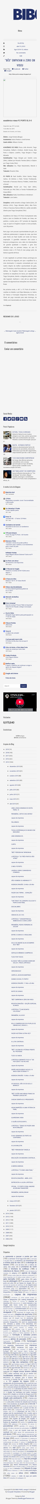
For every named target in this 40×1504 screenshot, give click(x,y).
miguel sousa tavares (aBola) (25, 1371)
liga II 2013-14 (11, 1366)
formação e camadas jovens (24, 1335)
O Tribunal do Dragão (12, 569)
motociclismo (31, 1375)
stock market (27, 1453)
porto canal (17, 1432)
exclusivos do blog (18, 1331)
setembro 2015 (14, 780)
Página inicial (20, 332)
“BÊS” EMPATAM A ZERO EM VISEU (22, 999)
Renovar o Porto (11, 541)
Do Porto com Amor (12, 561)
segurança (6, 1449)
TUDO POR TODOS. (17, 957)
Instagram (13, 419)
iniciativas (20, 1347)
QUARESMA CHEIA (17, 1117)
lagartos (15, 1353)
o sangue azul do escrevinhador (20, 1412)
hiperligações (6, 1341)
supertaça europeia (25, 1457)
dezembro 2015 (15, 766)
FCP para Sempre (11, 533)
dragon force (31, 1316)
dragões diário (20, 1316)
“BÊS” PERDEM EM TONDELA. (20, 1150)
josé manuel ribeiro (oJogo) (24, 1351)
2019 (7, 749)
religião (16, 1442)
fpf (19, 1337)
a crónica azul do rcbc (11, 1263)
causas (14, 1301)
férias (32, 1331)
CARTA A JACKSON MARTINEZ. (21, 975)
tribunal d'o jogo (30, 1468)
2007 (7, 1236)
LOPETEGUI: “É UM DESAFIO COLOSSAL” (20, 1010)
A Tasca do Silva (11, 579)
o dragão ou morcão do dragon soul (22, 1394)
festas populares (25, 1333)
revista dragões (24, 1444)
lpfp (8, 1369)
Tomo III (8, 631)
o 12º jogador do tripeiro (17, 1381)
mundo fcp (16, 1379)
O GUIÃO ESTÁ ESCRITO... (19, 1121)
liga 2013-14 (16, 1358)
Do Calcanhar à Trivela (13, 508)
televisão (6, 1464)
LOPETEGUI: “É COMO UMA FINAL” (22, 1170)
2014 (7, 1213)
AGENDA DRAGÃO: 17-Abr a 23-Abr (22, 983)
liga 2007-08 (12, 1355)
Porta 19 (8, 517)
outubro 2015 (14, 776)
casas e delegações (10, 1299)
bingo (33, 1290)
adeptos (14, 1273)
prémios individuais (11, 1436)
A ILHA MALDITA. (16, 1145)
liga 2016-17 (16, 1360)
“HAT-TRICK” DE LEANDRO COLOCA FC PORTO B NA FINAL (23, 901)
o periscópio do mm (23, 1411)
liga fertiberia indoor (18, 1364)
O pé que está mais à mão (14, 639)
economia (30, 1318)
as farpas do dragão (24, 1283)
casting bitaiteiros (27, 1299)
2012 (7, 1220)
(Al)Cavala (9, 625)
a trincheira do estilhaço (19, 1269)
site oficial (21, 1451)
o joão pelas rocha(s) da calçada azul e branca (21, 1402)
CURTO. (13, 844)
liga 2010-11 (14, 1356)
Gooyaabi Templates (14, 1492)
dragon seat (7, 1318)
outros (23, 1422)
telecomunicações (30, 1463)
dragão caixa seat (8, 1314)
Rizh (23, 1496)
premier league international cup (27, 1434)
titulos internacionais (21, 1464)
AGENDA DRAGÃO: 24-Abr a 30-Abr (22, 884)
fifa (33, 1333)
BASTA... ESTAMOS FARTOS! (21, 445)
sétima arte (31, 1449)
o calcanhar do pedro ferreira (23, 1389)
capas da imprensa (17, 818)
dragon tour (19, 1318)
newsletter (34, 1379)
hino (33, 1339)
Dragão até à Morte (12, 673)
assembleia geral (8, 1288)
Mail (21, 419)
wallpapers (20, 1478)
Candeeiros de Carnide (13, 525)
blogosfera (7, 1292)
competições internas (20, 1307)
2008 (7, 1232)
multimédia (6, 1379)
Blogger (32, 1492)
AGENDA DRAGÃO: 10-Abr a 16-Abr (22, 1075)
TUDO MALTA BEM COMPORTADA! (23, 458)
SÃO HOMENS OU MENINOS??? (21, 880)
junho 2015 (13, 794)
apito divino (25, 1279)
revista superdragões (19, 1446)
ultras (21, 1473)
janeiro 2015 (13, 1210)
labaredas (6, 1353)
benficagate (14, 1290)
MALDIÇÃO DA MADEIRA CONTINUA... (23, 1158)
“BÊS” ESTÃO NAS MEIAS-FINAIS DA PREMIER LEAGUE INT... (23, 1094)
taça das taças (16, 1459)
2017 (7, 756)
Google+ (9, 71)
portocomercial (29, 1432)
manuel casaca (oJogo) (20, 1369)
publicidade (25, 1438)
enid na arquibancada (29, 1322)
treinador (17, 1468)
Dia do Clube (10, 613)
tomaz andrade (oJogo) (19, 1466)
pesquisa (31, 1426)
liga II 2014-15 (18, 49)
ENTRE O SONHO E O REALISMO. (21, 935)
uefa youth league (31, 1470)
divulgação (7, 1312)
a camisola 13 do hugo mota (17, 1259)
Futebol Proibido (11, 655)
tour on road (8, 1468)
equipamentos (8, 1325)
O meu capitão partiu (12, 510)
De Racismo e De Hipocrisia (14, 562)
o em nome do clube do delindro (14, 1396)
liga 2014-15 (27, 1358)
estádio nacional (18, 1327)
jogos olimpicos (20, 1349)
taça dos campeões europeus (19, 1461)
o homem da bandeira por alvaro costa (25, 1400)
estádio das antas (21, 1325)
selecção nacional (19, 1449)
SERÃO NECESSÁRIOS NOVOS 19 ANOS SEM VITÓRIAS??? (22, 1070)
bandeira (5, 1290)
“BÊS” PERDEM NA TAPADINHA (21, 852)
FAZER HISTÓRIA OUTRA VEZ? (21, 1033)
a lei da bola (19, 1265)
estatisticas (7, 1329)
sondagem (16, 1453)
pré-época (7, 1434)
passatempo (8, 1426)
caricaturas (14, 1297)
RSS (25, 419)
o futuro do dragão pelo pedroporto (20, 1397)
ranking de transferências (20, 1440)
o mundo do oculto (27, 1406)
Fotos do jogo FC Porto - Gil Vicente (17, 535)
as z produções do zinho (25, 1287)
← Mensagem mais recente (12, 331)
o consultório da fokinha (29, 1390)
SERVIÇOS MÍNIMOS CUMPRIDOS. (22, 953)
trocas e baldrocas (13, 1470)
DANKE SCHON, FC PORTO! (19, 979)
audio (32, 1288)
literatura (26, 1368)
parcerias (24, 1424)
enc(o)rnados (27, 1320)
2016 (7, 759)
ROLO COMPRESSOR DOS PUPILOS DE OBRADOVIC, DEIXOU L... (23, 1024)
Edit (21, 56)
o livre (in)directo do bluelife (15, 1404)
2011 (7, 1223)
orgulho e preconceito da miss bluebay (20, 1419)
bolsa (27, 1292)
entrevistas (29, 1324)
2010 (7, 1226)
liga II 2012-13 (32, 1364)
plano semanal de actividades (19, 1428)
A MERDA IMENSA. (17, 1166)
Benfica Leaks (10, 663)
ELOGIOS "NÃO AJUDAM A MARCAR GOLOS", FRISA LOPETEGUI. (23, 962)
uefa (21, 1470)
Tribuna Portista (11, 623)
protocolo (17, 1438)
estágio (30, 1327)
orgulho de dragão (19, 1418)
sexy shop (6, 1451)
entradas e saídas (13, 1324)
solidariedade (6, 1453)
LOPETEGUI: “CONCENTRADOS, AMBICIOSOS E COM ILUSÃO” (21, 920)
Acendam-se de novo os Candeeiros (17, 526)
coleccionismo (16, 1303)
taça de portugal (30, 1459)
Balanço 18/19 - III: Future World (16, 581)
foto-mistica (11, 1337)
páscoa (32, 1424)
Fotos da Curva (10, 678)
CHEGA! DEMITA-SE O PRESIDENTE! (22, 1099)
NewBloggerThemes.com (26, 1498)
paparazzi (15, 1424)
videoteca (13, 1476)
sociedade (30, 1451)
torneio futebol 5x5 (32, 1466)
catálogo (6, 1301)
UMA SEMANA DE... (17, 836)
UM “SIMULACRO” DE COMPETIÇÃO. (24, 471)
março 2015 (13, 1201)
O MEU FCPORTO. (16, 866)
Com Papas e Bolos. (12, 657)
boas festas (18, 1292)
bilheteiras (25, 1290)
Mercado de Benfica (12, 597)
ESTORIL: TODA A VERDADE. (21, 432)
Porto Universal (10, 603)
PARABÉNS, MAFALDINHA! (19, 1192)
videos (26, 49)
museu (26, 1379)
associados (22, 1288)
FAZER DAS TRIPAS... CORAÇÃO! (21, 893)
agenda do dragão (29, 1273)
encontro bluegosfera (10, 1322)
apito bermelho (9, 1279)
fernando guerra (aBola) (10, 1333)
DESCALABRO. (16, 907)
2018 (7, 752)
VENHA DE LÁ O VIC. (17, 915)
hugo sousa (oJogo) (22, 1343)
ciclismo (22, 1301)
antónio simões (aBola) (24, 1277)
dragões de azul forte (23, 1314)
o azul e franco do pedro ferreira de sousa (23, 1385)
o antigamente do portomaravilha (20, 1382)
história (17, 1341)
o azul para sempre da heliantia (16, 1387)
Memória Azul (10, 492)
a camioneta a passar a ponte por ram (20, 1257)
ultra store (10, 1473)
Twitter (26, 69)
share (13, 1451)
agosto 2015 (14, 785)
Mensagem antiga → (29, 331)
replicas (23, 1442)
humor (35, 1343)
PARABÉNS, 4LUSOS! (18, 1015)
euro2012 (5, 1331)
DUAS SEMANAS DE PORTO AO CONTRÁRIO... (21, 1136)
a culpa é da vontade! (12, 633)
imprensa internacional (16, 1345)
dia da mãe (33, 1308)
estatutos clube (20, 1329)
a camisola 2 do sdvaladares (24, 1260)
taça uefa (19, 1463)
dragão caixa (30, 1312)
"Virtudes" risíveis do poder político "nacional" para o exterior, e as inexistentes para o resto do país (19, 544)
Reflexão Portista (11, 553)
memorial (6, 1371)
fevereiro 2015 (14, 1205)
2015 (7, 762)
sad (14, 1448)
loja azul (34, 1368)
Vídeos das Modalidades (14, 587)
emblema (5, 1320)
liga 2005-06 (25, 1353)
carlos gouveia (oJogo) (27, 1297)
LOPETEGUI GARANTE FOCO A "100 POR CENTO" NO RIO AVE (22, 1060)
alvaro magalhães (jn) (9, 1277)
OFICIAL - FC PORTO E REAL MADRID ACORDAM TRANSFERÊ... (23, 1187)
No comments (21, 53)
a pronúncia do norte (28, 1267)
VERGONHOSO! (16, 971)
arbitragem (13, 1281)
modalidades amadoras (12, 1376)
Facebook (16, 69)
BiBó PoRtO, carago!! (22, 1489)
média (32, 1369)
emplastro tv (14, 1320)
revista (14, 1444)
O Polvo (8, 498)
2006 (7, 1239)
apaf (33, 1277)
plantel (34, 1428)
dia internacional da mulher (25, 1310)
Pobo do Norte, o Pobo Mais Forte (17, 647)
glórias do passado (18, 1339)
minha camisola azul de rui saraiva (20, 1373)
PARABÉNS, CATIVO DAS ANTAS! (21, 814)
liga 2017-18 (27, 1360)
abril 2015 (13, 804)
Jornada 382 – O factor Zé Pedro (16, 518)
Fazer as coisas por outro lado (15, 649)
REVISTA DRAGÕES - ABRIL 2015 (21, 1178)
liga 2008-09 (23, 1355)
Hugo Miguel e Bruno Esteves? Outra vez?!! (19, 554)
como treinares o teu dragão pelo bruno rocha (20, 1304)
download (20, 1312)
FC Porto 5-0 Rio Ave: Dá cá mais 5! (17, 641)
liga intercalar (16, 1368)
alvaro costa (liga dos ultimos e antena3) (21, 1275)
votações (12, 1478)
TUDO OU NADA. (16, 1055)
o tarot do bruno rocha (25, 1415)
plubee (10, 1430)
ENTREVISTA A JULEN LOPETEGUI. (22, 1182)
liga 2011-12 (26, 1356)
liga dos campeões (20, 1362)
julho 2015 (13, 790)
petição (5, 1428)
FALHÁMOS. (15, 822)
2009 (7, 1229)
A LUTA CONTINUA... (17, 1041)
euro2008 (31, 1329)
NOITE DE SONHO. (17, 991)
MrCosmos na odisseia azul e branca (18, 1377)
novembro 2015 (15, 771)
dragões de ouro (8, 1316)
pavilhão (22, 1426)
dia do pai (9, 1310)
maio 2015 (13, 799)
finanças (5, 1335)
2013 (7, 1217)
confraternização (20, 1308)
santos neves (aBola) (28, 1448)
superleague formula (20, 1455)
